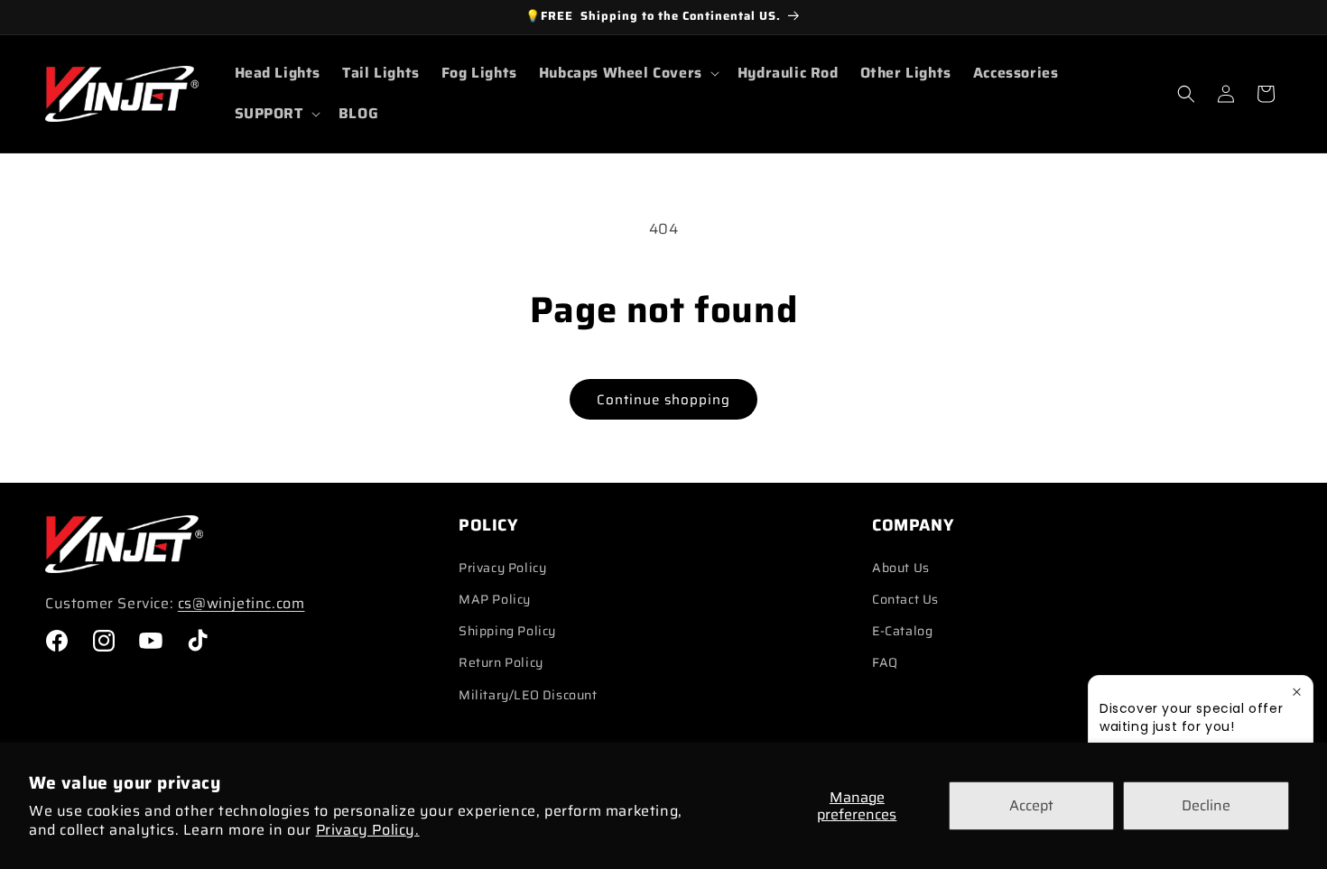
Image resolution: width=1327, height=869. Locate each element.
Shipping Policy (507, 631)
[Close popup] (1296, 691)
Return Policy (501, 662)
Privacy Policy (502, 568)
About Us (901, 568)
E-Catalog (902, 631)
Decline (1206, 805)
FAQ (885, 662)
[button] (627, 73)
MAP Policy (495, 599)
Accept (1031, 805)
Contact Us (905, 599)
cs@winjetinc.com (241, 603)
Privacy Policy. (368, 829)
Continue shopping (663, 400)
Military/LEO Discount (528, 695)
